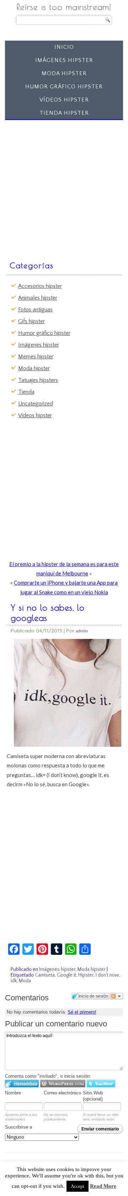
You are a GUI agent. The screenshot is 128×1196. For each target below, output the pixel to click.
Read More (103, 1186)
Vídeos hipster (64, 100)
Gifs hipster (31, 321)
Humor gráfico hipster (64, 86)
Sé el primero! (82, 1012)
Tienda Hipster (64, 113)
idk (14, 981)
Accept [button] (77, 1186)
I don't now (107, 975)
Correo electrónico (62, 1093)
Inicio (64, 47)
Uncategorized (35, 403)
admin (82, 630)
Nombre (13, 1093)
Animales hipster (37, 298)
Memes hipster (35, 356)
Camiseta (45, 975)
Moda (25, 981)
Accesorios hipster (40, 286)
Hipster (86, 975)
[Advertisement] (64, 187)
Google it (66, 975)
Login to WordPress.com (62, 1083)
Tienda (26, 392)
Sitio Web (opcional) (93, 1096)
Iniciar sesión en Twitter (101, 1083)
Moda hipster (64, 73)
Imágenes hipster (64, 60)
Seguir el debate (116, 996)
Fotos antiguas (35, 309)
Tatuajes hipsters (38, 380)
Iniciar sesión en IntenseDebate (22, 1083)
